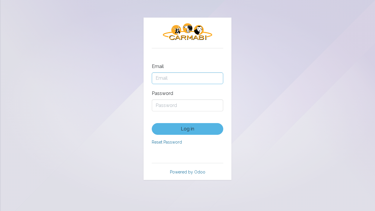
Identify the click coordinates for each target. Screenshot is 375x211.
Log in (187, 129)
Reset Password (167, 142)
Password (162, 93)
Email (158, 66)
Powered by (187, 172)
